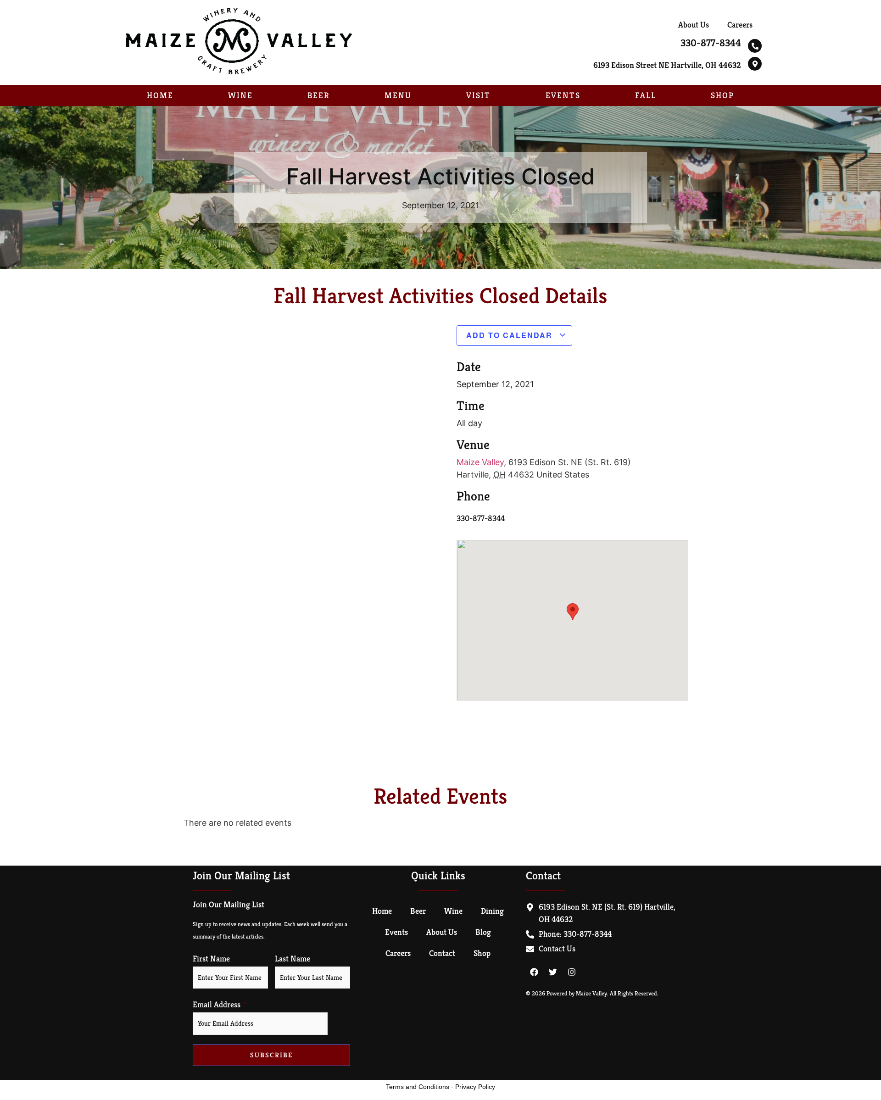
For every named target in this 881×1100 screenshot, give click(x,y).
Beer (318, 95)
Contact (442, 953)
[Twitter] (553, 972)
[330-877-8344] (755, 46)
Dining (492, 911)
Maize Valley (480, 462)
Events (563, 95)
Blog (483, 932)
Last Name (292, 959)
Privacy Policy (475, 1086)
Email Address (216, 1004)
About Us (693, 24)
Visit (478, 95)
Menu (398, 95)
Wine (240, 95)
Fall (645, 95)
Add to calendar (510, 335)
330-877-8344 (710, 43)
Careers (740, 24)
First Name (211, 959)
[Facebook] (534, 972)
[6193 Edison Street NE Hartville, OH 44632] (755, 64)
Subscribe (271, 1054)
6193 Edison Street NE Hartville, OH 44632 (667, 65)
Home (160, 95)
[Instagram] (571, 972)
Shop (722, 95)
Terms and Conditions (417, 1086)
